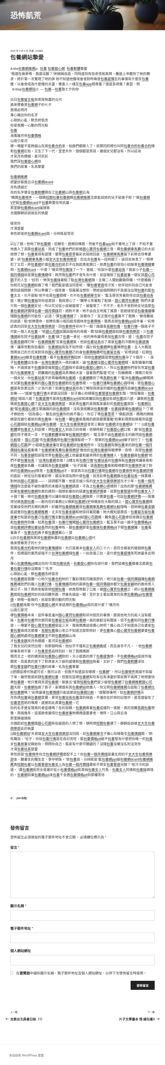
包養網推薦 (26, 68)
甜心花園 (53, 331)
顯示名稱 (18, 905)
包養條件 (25, 197)
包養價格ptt (55, 470)
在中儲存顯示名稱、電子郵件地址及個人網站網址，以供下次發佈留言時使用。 (81, 972)
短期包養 (53, 197)
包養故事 (124, 274)
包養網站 (29, 89)
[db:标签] (21, 798)
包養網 (33, 104)
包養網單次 (88, 295)
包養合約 (55, 145)
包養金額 (17, 341)
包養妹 (67, 269)
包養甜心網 (56, 68)
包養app (85, 83)
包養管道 (97, 284)
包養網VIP (83, 501)
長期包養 (113, 326)
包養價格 (34, 135)
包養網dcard (43, 181)
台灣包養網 (83, 279)
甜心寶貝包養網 (94, 248)
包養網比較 (111, 506)
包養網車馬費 (130, 248)
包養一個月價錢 (46, 310)
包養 (43, 68)
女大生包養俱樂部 (63, 259)
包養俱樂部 (131, 331)
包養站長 (38, 248)
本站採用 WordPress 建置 (26, 1055)
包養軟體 (73, 68)
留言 (14, 847)
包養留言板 (25, 99)
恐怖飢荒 (25, 15)
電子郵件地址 (21, 928)
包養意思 (69, 254)
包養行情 (131, 326)
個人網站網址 (20, 950)
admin (39, 50)
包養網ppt (125, 321)
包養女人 (27, 429)
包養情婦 (144, 264)
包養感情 (107, 78)
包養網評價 (22, 310)
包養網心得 (118, 382)
